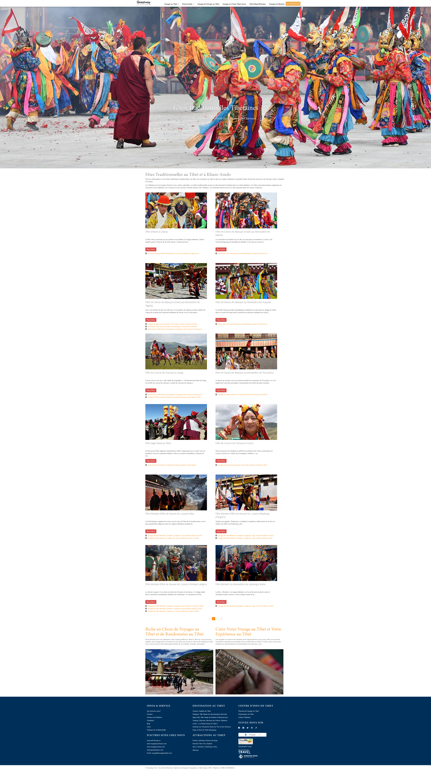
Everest (195, 743)
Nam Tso (202, 743)
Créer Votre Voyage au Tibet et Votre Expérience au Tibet (248, 631)
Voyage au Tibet (170, 4)
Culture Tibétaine (244, 717)
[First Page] (209, 618)
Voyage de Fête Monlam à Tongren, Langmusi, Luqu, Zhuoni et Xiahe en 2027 (246, 535)
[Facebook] (239, 728)
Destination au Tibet (209, 705)
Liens (149, 727)
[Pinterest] (252, 728)
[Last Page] (221, 618)
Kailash (209, 743)
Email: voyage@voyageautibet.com (159, 753)
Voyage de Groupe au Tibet (208, 4)
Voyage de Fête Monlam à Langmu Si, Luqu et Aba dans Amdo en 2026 (173, 538)
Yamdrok (200, 747)
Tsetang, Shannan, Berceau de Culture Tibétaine (210, 720)
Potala (195, 740)
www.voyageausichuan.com (157, 743)
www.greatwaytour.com (155, 750)
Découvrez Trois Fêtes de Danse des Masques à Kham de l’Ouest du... (243, 253)
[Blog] (256, 728)
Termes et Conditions (154, 717)
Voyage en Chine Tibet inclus (234, 4)
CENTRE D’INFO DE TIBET (255, 705)
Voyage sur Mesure (276, 4)
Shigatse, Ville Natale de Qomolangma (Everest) (210, 714)
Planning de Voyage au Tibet (248, 711)
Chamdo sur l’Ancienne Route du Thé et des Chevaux (212, 727)
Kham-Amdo (187, 4)
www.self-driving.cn (154, 740)
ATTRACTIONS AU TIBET (209, 735)
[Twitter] (247, 728)
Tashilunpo (209, 747)
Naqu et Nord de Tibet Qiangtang (204, 730)
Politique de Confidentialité (156, 730)
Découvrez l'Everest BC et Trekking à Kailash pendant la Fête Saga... (172, 465)
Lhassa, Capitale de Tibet (202, 711)
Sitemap (195, 750)
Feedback (150, 720)
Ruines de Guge (211, 740)
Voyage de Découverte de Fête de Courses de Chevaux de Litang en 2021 (174, 397)
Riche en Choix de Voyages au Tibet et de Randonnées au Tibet (174, 631)
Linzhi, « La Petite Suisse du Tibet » (205, 724)
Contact (149, 714)
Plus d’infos (151, 249)
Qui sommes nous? (154, 711)
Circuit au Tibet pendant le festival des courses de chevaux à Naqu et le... (174, 253)
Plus (215, 747)
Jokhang (201, 740)
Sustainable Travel (245, 746)
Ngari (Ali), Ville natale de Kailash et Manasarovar (210, 717)
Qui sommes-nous (293, 4)
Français (252, 735)
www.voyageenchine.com (156, 747)
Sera (194, 747)
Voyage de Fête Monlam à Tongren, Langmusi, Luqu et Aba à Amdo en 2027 (175, 535)
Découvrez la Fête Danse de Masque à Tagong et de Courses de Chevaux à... (175, 329)
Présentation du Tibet (246, 714)
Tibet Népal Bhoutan (257, 4)
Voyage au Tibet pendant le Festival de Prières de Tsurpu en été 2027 (243, 394)
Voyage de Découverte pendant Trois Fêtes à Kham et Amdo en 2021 (172, 324)
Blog (148, 724)
